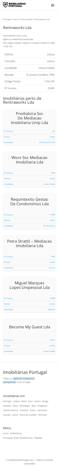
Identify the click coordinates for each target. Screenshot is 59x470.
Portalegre (25, 406)
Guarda (7, 415)
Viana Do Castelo (28, 415)
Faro (30, 401)
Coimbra (24, 410)
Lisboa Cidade (26, 19)
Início (5, 433)
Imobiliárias (16, 433)
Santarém (42, 410)
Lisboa (15, 19)
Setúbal (7, 406)
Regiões (38, 438)
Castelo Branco (10, 410)
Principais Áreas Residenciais (18, 438)
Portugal (7, 19)
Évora (33, 410)
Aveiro (37, 401)
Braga (45, 401)
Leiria (15, 415)
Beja (34, 406)
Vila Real (42, 415)
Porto (24, 401)
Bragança (42, 406)
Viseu (15, 406)
